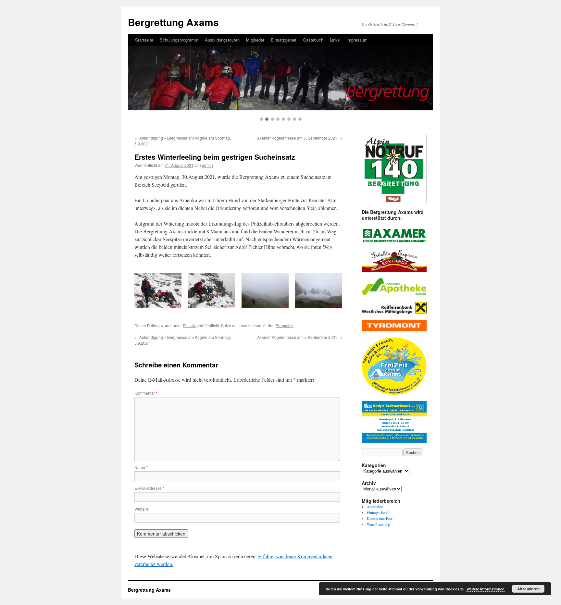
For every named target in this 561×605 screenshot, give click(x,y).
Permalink (284, 325)
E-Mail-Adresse (149, 488)
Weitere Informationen (486, 588)
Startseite (144, 40)
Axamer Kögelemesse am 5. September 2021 (299, 138)
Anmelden (375, 506)
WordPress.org (378, 524)
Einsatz (189, 325)
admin (207, 165)
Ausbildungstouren (222, 40)
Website (141, 509)
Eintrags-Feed (377, 512)
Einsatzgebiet (283, 40)
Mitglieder (255, 40)
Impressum (357, 40)
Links (335, 40)
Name (141, 467)
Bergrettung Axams (173, 22)
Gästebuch (313, 40)
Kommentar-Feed (380, 518)
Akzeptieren (528, 589)
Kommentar (145, 393)
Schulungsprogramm (179, 40)
